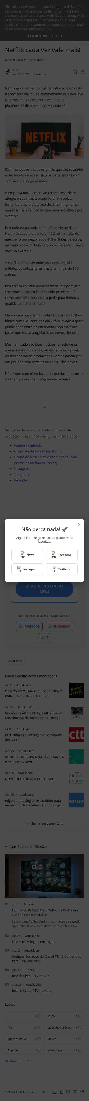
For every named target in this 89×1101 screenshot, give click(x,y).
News (30, 555)
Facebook (64, 555)
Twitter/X (64, 569)
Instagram (30, 569)
